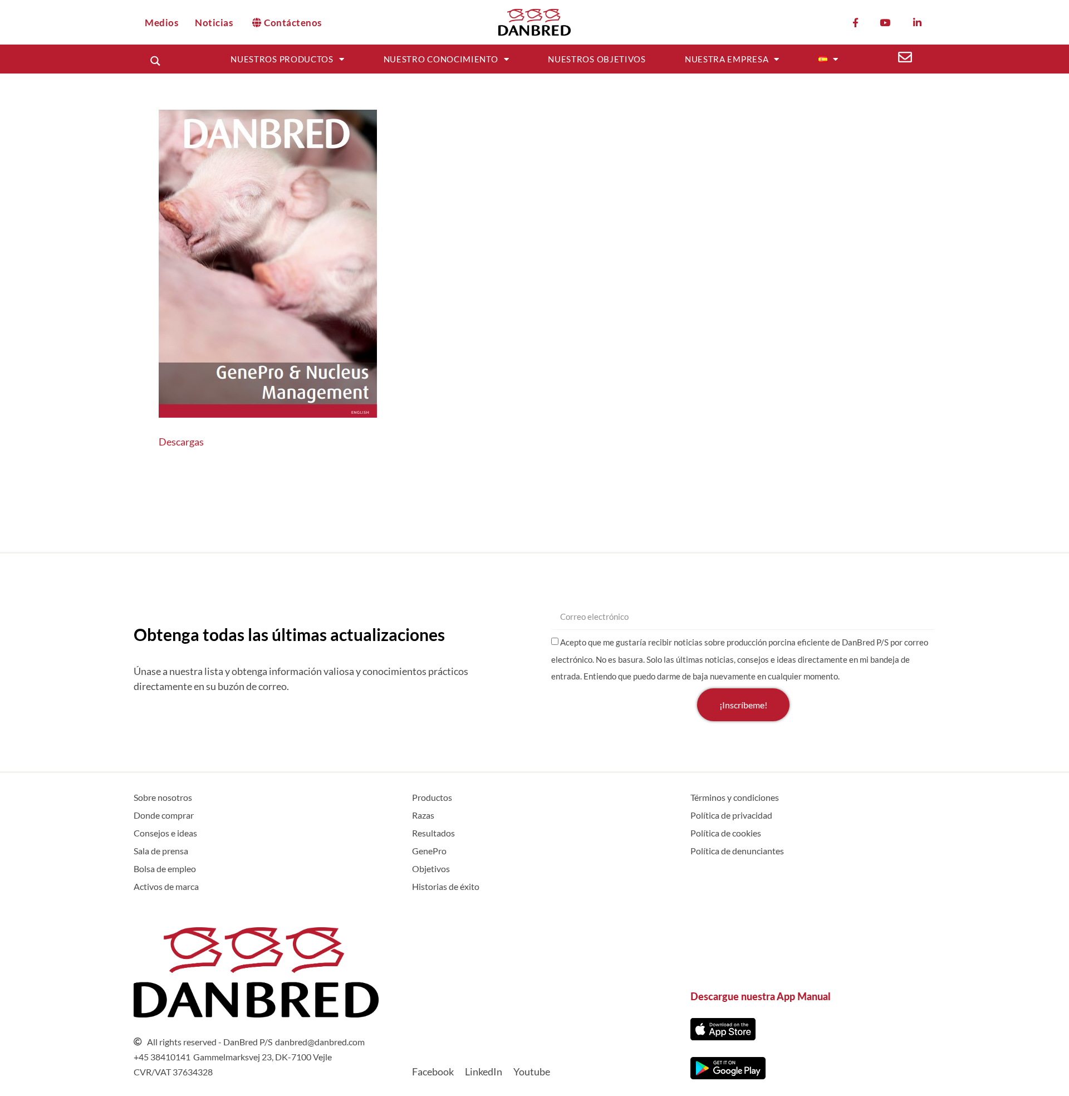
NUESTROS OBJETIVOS (597, 59)
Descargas (181, 442)
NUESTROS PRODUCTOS (282, 59)
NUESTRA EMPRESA (727, 59)
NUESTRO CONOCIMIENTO (441, 59)
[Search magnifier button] (155, 61)
